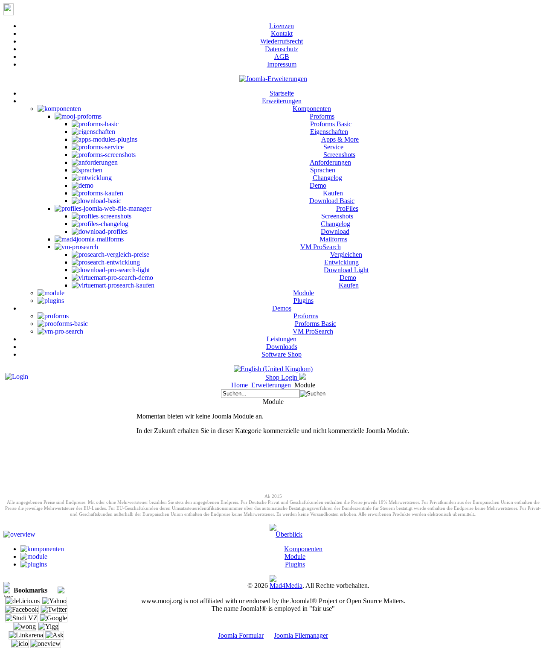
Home (239, 385)
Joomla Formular (241, 635)
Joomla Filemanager (301, 635)
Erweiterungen (271, 385)
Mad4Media (286, 585)
